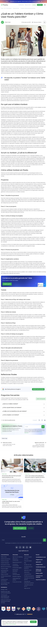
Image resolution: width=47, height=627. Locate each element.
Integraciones (39, 564)
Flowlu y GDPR (39, 573)
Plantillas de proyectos (29, 576)
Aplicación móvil (27, 570)
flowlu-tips (4, 438)
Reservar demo (28, 4)
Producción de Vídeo (17, 582)
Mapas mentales (4, 574)
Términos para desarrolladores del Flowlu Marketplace (5, 596)
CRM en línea (4, 557)
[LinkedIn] (45, 420)
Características (5, 554)
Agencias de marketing (18, 557)
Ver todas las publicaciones (8, 420)
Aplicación (38, 562)
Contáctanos (21, 4)
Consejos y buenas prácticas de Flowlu (28, 8)
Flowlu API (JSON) (28, 560)
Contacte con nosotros (39, 576)
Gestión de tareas (5, 560)
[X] (39, 420)
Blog (25, 562)
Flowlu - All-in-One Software (6, 8)
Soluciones (15, 554)
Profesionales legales (17, 567)
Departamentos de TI (17, 562)
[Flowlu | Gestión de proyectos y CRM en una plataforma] (4, 5)
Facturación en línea (5, 564)
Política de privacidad (38, 570)
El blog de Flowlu (16, 8)
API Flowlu (26, 559)
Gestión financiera (5, 562)
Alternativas (26, 572)
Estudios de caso (27, 564)
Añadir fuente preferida (38, 389)
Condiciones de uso (40, 567)
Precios (37, 554)
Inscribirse (40, 4)
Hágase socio (39, 559)
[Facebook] (42, 420)
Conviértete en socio (41, 557)
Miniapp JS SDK (4, 589)
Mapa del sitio (27, 588)
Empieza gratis (7, 284)
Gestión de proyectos (5, 559)
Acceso (34, 4)
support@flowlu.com (23, 550)
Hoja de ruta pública (41, 579)
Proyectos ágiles (4, 568)
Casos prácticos (27, 574)
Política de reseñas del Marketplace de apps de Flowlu (6, 601)
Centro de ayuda (41, 398)
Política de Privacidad (11, 624)
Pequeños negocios (17, 576)
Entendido (33, 621)
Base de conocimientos (6, 566)
